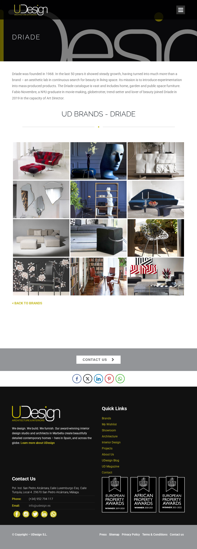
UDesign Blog (110, 460)
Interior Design (111, 442)
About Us (108, 454)
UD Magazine (110, 466)
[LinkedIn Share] (98, 378)
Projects (107, 448)
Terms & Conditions (154, 534)
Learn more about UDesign (38, 443)
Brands (106, 418)
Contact (107, 472)
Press (103, 534)
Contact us (177, 534)
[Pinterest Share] (109, 378)
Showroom (109, 430)
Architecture (109, 436)
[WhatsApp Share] (120, 378)
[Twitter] (35, 514)
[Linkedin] (44, 514)
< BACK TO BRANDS (27, 303)
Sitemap (114, 534)
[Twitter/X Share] (87, 378)
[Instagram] (26, 514)
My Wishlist (109, 424)
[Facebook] (16, 514)
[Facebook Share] (76, 378)
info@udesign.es (39, 505)
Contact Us (95, 360)
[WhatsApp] (53, 514)
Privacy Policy (131, 534)
